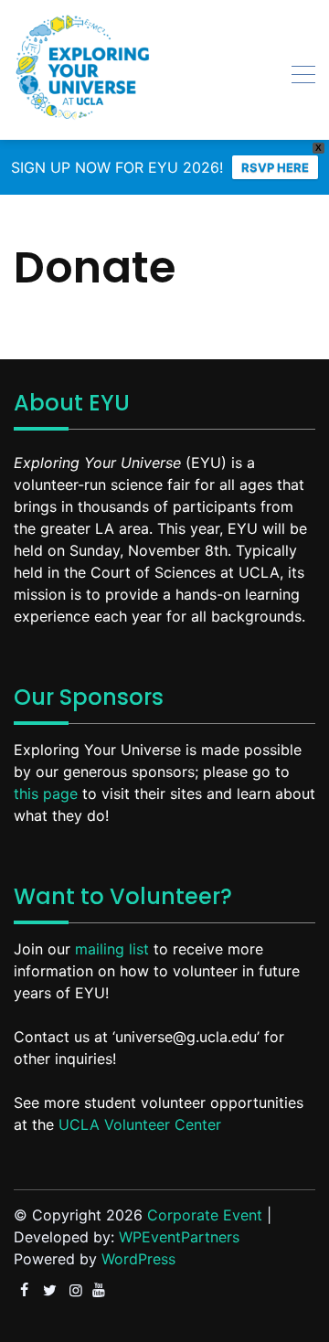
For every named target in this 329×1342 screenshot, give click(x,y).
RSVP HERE (275, 167)
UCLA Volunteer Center (139, 1124)
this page (46, 793)
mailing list (112, 949)
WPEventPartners (179, 1237)
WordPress (138, 1259)
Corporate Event (204, 1215)
